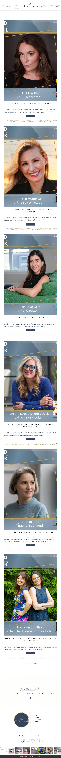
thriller (45, 229)
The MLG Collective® (30, 5)
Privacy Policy (38, 728)
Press (37, 723)
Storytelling (44, 121)
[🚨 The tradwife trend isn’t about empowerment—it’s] (26, 750)
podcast (15, 121)
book (43, 120)
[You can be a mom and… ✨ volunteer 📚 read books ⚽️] (42, 750)
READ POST (30, 116)
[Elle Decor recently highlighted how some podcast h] (49, 750)
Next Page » (35, 663)
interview (54, 120)
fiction (49, 120)
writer (49, 121)
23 (30, 663)
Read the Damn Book (31, 121)
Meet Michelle (38, 719)
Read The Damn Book (27, 120)
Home (36, 715)
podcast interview (22, 121)
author (39, 120)
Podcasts (19, 120)
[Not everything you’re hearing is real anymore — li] (3, 750)
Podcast (15, 120)
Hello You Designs (38, 756)
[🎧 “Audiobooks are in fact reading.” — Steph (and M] (19, 750)
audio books (41, 443)
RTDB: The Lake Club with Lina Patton (30, 317)
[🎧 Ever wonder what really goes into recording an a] (11, 750)
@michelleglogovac (30, 742)
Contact (37, 725)
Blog (11, 120)
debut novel (11, 335)
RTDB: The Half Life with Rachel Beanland (30, 532)
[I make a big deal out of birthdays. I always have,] (34, 750)
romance (39, 121)
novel (11, 121)
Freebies (37, 721)
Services (37, 717)
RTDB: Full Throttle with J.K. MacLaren (30, 104)
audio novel (47, 443)
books (46, 120)
